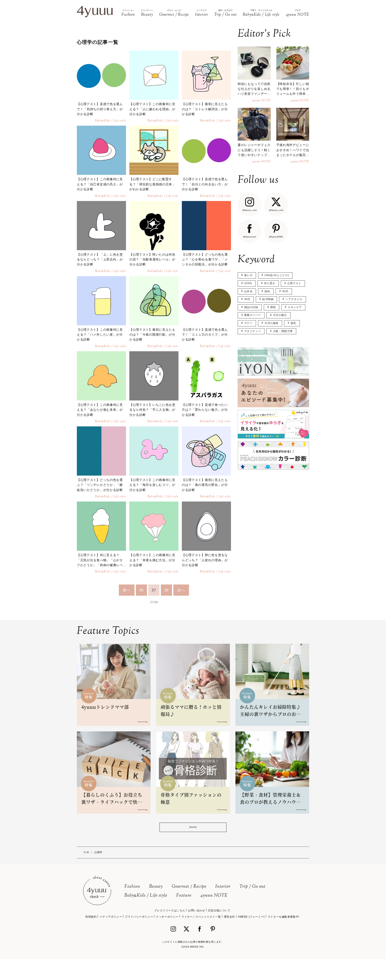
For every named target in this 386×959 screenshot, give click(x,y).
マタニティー (252, 331)
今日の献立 (280, 315)
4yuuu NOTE (214, 895)
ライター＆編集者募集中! (283, 916)
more (193, 827)
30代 (247, 299)
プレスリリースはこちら (169, 910)
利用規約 (90, 916)
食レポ (248, 275)
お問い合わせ (196, 910)
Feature (183, 895)
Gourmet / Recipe (189, 886)
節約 (267, 291)
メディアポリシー (110, 916)
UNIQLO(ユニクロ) (276, 275)
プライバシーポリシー (139, 916)
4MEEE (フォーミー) (251, 916)
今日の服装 (271, 323)
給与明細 (267, 299)
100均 (248, 283)
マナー (248, 323)
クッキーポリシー (167, 916)
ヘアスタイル (293, 299)
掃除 (273, 307)
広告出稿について (219, 910)
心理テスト (294, 283)
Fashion (132, 886)
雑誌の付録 (251, 307)
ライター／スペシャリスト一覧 (201, 916)
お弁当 (248, 291)
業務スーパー (252, 315)
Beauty (156, 886)
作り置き (269, 283)
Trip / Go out (252, 886)
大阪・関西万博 (283, 331)
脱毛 (293, 323)
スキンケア (295, 307)
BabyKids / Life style (145, 895)
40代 (285, 291)
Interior (223, 886)
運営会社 (229, 916)
